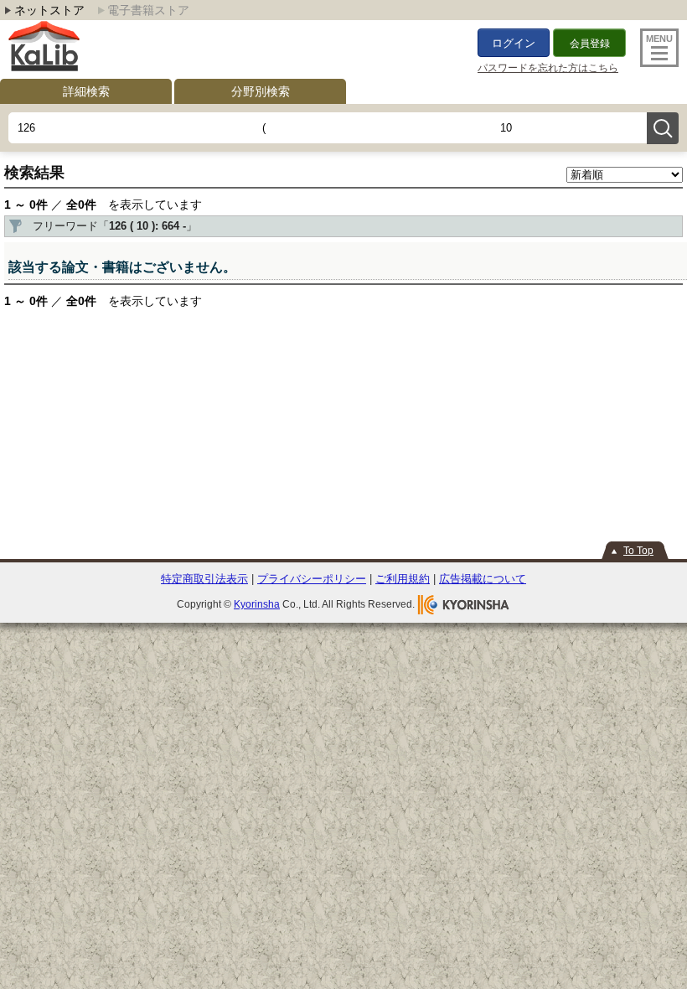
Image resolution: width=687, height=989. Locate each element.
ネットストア (49, 10)
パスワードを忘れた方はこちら (548, 68)
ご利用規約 (402, 578)
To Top (638, 551)
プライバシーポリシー (311, 578)
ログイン (513, 43)
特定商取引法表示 (204, 578)
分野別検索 (260, 91)
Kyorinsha (257, 604)
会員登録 (590, 43)
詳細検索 (86, 91)
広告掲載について (482, 578)
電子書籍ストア (148, 10)
